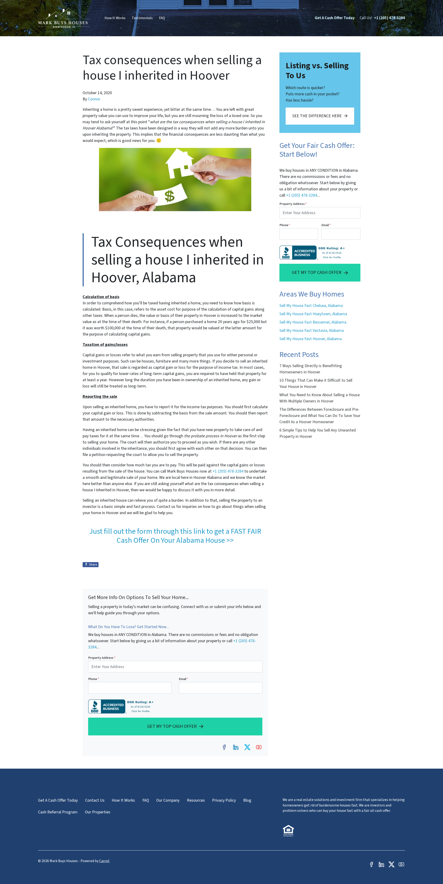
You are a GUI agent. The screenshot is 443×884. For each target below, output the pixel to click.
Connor (94, 99)
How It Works (115, 18)
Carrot (104, 860)
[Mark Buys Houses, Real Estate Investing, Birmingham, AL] (122, 706)
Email (183, 679)
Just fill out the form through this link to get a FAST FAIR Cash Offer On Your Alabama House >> (175, 535)
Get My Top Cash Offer (172, 726)
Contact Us (95, 800)
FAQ (162, 18)
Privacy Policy (224, 800)
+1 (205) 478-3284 (389, 18)
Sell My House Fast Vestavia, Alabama (311, 330)
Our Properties (97, 812)
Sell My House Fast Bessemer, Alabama (312, 322)
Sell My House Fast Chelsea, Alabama (311, 306)
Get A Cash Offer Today (335, 18)
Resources (196, 800)
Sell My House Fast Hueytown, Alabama (313, 314)
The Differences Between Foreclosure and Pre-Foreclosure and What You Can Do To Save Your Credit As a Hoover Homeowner (319, 416)
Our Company (168, 800)
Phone (93, 679)
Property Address (101, 657)
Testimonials (142, 18)
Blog (247, 800)
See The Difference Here (317, 116)
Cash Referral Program (58, 812)
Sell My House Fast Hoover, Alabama (310, 339)
